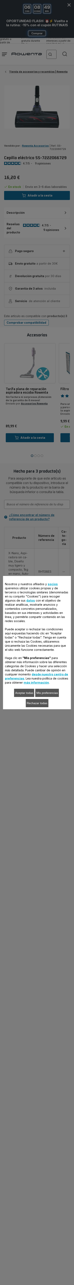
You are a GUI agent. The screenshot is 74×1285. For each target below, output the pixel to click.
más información (36, 682)
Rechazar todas (37, 703)
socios (53, 584)
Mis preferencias (47, 692)
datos (30, 600)
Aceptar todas (24, 692)
